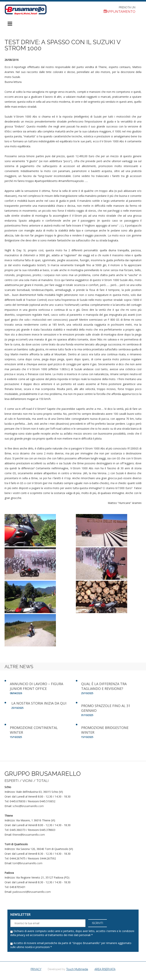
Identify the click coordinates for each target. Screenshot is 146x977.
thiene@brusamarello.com (29, 834)
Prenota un (120, 10)
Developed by (68, 969)
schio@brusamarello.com (28, 806)
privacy (21, 935)
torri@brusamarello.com (27, 863)
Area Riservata (104, 969)
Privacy (36, 969)
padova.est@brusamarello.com (32, 892)
